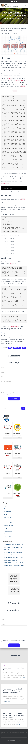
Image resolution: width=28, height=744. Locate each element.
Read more (22, 677)
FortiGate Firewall (8, 520)
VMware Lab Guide (8, 525)
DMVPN (5, 514)
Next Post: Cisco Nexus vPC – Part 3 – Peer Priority (15, 590)
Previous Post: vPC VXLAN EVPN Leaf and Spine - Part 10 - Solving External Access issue (14, 579)
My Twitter (14, 1)
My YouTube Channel (12, 1)
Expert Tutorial (7, 517)
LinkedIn (16, 1)
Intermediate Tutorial (9, 522)
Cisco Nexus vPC (16, 347)
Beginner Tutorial (8, 506)
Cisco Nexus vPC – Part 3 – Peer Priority (13, 544)
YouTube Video (7, 536)
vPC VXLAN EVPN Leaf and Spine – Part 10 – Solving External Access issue (12, 690)
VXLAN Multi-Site (8, 531)
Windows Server (8, 534)
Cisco (9, 347)
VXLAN (24, 347)
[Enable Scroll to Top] (25, 741)
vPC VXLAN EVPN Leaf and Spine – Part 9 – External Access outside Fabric (13, 715)
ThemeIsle (19, 740)
